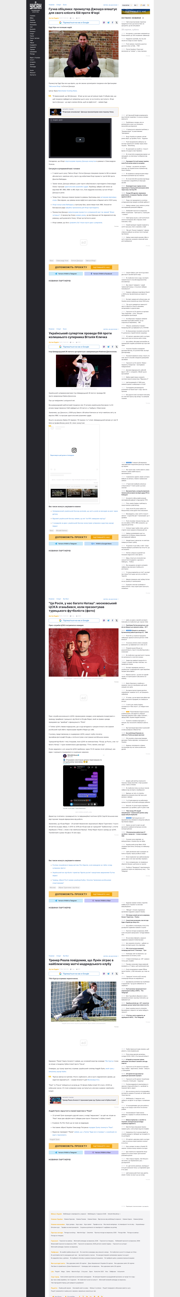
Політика (33, 22)
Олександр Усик (62, 261)
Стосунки (84, 1293)
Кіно (106, 1293)
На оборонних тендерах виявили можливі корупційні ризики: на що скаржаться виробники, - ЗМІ (134, 320)
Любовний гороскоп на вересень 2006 (127, 1262)
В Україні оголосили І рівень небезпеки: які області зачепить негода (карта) (134, 1061)
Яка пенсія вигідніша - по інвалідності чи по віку (119, 1246)
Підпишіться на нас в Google (76, 22)
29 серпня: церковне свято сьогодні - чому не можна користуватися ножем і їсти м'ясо (135, 1141)
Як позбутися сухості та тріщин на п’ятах (123, 1273)
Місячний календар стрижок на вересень (64, 1268)
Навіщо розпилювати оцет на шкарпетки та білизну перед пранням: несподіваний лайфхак (134, 535)
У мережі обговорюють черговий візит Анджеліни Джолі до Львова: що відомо (136, 464)
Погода (32, 54)
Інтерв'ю (32, 62)
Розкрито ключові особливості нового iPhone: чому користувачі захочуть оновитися (135, 586)
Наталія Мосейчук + (114, 1235)
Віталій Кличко (61, 530)
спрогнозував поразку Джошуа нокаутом (80, 161)
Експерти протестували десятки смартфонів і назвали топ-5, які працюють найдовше (135, 692)
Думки (32, 64)
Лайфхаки (54, 1274)
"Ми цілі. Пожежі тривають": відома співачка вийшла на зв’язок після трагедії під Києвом (135, 232)
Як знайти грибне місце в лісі (69, 1273)
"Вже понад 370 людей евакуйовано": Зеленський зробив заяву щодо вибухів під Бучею (135, 812)
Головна (32, 15)
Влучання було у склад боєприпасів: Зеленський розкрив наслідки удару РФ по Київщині (136, 493)
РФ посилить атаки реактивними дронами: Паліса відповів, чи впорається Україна (135, 740)
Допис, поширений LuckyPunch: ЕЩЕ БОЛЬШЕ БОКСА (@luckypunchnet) (74, 479)
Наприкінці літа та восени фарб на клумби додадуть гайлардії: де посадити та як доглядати (136, 1134)
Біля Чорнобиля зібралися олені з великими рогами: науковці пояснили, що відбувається (135, 997)
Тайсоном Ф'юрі (55, 86)
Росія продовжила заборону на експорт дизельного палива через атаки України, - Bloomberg (134, 143)
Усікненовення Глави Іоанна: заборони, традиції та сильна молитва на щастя (135, 1114)
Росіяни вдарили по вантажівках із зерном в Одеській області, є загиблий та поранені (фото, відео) (135, 1086)
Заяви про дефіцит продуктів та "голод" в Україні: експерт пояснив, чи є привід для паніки (134, 662)
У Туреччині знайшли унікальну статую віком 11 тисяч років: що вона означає (134, 485)
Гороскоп (54, 1262)
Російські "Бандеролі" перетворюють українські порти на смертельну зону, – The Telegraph (136, 869)
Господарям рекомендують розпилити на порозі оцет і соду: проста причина (134, 389)
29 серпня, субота (130, 29)
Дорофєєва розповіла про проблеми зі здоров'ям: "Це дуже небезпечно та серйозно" (135, 983)
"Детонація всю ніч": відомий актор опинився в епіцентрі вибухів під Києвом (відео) (136, 819)
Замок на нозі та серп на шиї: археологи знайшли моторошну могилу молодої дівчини (134, 827)
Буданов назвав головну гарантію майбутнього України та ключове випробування (134, 904)
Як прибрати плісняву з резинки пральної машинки (86, 1279)
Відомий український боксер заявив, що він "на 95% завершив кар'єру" (79, 518)
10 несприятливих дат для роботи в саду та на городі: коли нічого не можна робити (135, 1107)
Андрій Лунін (54, 1161)
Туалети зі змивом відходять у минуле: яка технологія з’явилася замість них (135, 722)
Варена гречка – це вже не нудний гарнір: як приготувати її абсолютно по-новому (135, 676)
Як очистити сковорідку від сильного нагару (94, 1273)
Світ (31, 27)
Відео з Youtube (35, 57)
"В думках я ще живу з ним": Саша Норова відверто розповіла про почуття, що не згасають (136, 547)
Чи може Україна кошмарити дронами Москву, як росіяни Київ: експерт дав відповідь (135, 350)
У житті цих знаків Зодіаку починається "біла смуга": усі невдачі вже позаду (135, 706)
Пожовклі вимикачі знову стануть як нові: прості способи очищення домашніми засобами (136, 357)
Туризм (32, 49)
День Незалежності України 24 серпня (100, 1285)
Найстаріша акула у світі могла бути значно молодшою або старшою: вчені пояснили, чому (135, 219)
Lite (52, 1293)
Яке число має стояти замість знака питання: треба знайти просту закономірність (135, 471)
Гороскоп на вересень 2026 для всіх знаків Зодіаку (94, 1265)
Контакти (33, 75)
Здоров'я (33, 47)
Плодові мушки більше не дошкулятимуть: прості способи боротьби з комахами (135, 650)
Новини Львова (81, 1240)
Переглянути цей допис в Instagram (62, 455)
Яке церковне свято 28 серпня (111, 1288)
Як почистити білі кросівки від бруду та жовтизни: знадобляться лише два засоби (135, 180)
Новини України (57, 1241)
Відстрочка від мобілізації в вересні (109, 1240)
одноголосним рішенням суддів (76, 187)
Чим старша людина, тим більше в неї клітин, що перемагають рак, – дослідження (135, 1160)
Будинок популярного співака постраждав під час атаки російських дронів (134, 747)
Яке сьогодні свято (58, 1285)
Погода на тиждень (57, 1257)
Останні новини (131, 18)
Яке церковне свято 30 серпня (124, 1285)
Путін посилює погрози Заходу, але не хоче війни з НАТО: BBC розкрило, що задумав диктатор (135, 522)
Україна (32, 20)
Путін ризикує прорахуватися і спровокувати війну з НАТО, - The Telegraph (134, 990)
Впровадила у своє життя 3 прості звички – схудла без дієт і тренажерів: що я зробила (136, 515)
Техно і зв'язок (34, 38)
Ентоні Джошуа (77, 261)
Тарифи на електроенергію (70, 1249)
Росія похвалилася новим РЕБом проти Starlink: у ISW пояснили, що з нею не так (135, 971)
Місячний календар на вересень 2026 (86, 1262)
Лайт (31, 40)
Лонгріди (33, 66)
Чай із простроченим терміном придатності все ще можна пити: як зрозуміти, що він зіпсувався (134, 23)
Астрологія (120, 1293)
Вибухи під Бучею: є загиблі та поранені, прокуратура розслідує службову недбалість (134, 1121)
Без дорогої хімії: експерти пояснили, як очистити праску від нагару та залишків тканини (136, 396)
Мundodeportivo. (93, 1080)
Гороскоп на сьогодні (120, 1265)
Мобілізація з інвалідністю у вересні (74, 1235)
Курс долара (70, 1246)
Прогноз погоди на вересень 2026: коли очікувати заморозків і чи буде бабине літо (135, 932)
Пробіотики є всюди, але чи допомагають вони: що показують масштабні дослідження (133, 124)
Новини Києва (92, 1240)
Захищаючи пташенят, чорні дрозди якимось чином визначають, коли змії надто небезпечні (136, 1220)
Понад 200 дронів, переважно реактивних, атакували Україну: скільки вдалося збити (135, 195)
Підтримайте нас (135, 11)
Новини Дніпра (138, 1240)
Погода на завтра (132, 1254)
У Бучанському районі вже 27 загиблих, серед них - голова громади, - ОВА (135, 834)
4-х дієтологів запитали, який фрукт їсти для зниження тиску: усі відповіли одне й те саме (136, 1167)
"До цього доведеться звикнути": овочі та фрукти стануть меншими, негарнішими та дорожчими (134, 306)
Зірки (91, 1293)
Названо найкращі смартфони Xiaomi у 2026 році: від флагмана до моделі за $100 (136, 294)
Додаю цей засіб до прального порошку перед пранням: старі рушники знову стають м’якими (134, 782)
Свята (68, 1293)
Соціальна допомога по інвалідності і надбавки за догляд (98, 1249)
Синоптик (90, 1254)
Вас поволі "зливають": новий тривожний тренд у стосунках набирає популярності (134, 287)
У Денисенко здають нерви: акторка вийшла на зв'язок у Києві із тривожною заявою (135, 478)
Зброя (32, 42)
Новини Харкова (69, 1240)
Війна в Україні (56, 1235)
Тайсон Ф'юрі (91, 261)
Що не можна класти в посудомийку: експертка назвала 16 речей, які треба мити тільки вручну (136, 1093)
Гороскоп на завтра (66, 1262)
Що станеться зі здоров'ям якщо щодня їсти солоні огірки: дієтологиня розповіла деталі (134, 1153)
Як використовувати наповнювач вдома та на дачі (112, 1276)
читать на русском (110, 5)
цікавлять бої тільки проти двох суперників (86, 223)
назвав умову (81, 215)
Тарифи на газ (97, 1246)
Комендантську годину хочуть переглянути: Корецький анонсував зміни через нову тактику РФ (135, 187)
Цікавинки (33, 51)
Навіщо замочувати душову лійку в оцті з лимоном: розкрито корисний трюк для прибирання (135, 239)
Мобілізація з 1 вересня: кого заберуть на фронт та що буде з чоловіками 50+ (136, 1100)
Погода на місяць (70, 1254)
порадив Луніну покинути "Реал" (101, 1149)
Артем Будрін (54, 18)
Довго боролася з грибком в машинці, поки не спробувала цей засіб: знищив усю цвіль (134, 685)
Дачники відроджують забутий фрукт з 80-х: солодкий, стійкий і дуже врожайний (134, 371)
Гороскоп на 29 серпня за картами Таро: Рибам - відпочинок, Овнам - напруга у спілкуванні (135, 1068)
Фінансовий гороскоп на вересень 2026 (63, 1265)
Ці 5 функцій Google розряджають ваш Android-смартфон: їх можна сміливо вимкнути (135, 117)
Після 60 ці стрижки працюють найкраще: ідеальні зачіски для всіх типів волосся (135, 637)
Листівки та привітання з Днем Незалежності (65, 1288)
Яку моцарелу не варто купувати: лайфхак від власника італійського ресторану (135, 567)
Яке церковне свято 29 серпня (76, 1285)
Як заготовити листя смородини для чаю (64, 1276)
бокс (51, 261)
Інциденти (33, 45)
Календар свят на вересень (90, 1288)
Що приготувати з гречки (87, 1276)
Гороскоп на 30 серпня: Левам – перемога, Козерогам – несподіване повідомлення (134, 364)
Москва (53, 887)
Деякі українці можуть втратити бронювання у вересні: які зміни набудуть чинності (135, 1010)
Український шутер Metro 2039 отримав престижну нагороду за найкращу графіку (135, 846)
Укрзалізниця (140, 1246)
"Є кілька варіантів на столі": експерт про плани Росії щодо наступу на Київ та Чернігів (136, 574)
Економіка (33, 24)
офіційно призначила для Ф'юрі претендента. (82, 208)
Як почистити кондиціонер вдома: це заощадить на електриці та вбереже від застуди (136, 156)
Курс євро (79, 1246)
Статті (32, 60)
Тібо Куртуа (109, 1061)
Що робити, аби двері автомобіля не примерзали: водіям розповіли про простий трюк (136, 343)
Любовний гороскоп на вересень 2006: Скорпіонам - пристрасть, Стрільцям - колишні (136, 212)
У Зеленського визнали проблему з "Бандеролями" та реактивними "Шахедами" (135, 131)
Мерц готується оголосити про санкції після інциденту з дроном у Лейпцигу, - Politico (134, 560)
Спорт (32, 33)
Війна (31, 18)
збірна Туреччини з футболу (68, 887)
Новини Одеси (127, 1240)
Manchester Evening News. (67, 91)
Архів (32, 70)
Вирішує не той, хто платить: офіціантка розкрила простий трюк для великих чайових (134, 795)
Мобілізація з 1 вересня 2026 (97, 1235)
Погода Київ (122, 1254)
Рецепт (57, 1293)
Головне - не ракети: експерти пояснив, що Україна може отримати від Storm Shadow (134, 168)
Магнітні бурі (81, 1254)
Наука (32, 36)
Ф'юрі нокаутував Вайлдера (62, 205)
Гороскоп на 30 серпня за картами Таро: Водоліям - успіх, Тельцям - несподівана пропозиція (135, 313)
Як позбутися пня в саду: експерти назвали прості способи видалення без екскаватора (135, 279)
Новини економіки (58, 1246)
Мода (63, 1293)
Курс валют (87, 1246)
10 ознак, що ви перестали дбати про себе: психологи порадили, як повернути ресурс (136, 699)
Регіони (32, 31)
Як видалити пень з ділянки (60, 1279)
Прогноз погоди (57, 1254)
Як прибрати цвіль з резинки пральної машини (119, 1279)
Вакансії (32, 72)
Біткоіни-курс (55, 1249)
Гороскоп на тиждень (107, 1262)
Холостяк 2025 (99, 1293)
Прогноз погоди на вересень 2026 (105, 1254)
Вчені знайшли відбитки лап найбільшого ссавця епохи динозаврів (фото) (134, 1213)
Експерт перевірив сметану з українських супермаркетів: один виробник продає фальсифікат (136, 669)
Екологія (32, 29)
